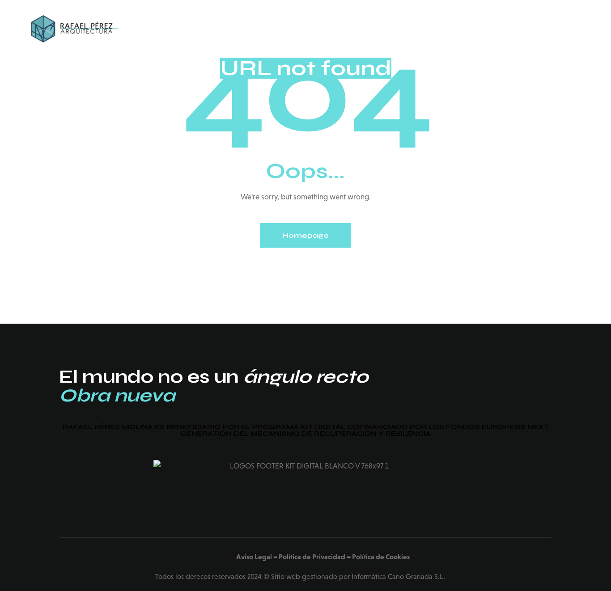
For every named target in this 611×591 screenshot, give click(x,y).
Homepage (305, 235)
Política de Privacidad (312, 557)
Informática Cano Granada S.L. (398, 576)
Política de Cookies (381, 557)
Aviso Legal (254, 557)
